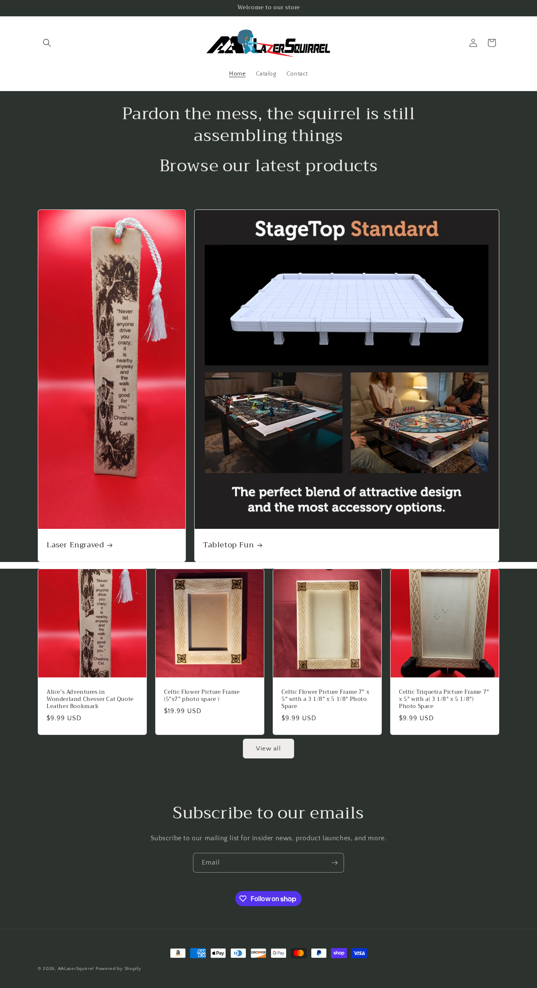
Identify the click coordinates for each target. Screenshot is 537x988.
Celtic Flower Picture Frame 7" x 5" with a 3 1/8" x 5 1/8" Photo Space (325, 699)
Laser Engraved (75, 545)
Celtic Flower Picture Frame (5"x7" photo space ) (202, 696)
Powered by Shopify (118, 968)
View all (268, 748)
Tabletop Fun (228, 545)
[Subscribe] (334, 863)
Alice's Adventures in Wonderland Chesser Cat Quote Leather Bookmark (90, 699)
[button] (47, 43)
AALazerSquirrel (76, 968)
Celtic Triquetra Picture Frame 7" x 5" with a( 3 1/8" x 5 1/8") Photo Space (444, 699)
